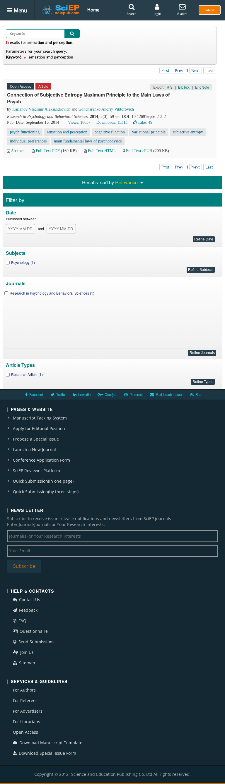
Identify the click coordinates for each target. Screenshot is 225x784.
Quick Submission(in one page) (43, 481)
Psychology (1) (23, 262)
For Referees (25, 700)
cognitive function (110, 132)
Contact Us (29, 599)
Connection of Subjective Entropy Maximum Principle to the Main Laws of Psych (88, 98)
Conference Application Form (41, 460)
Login (157, 13)
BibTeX (184, 87)
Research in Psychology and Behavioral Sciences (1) (52, 292)
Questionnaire (33, 631)
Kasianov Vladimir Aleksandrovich (41, 109)
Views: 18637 (79, 122)
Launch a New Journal (34, 449)
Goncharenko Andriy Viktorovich (106, 109)
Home (93, 10)
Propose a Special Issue (36, 439)
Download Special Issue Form (47, 753)
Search (132, 13)
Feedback (28, 610)
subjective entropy (188, 132)
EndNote (202, 87)
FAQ (21, 620)
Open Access (25, 732)
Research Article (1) (27, 374)
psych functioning (25, 132)
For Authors (24, 690)
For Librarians (26, 721)
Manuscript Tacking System (40, 418)
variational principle (149, 132)
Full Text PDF (48, 151)
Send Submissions (35, 641)
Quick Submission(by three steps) (46, 491)
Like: (145, 122)
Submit (209, 10)
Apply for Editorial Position (39, 428)
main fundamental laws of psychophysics (88, 141)
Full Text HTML (102, 151)
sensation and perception (67, 132)
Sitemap (26, 663)
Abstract (18, 151)
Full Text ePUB (139, 151)
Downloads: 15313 (111, 122)
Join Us (26, 652)
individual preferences (28, 141)
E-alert (182, 13)
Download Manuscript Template (50, 742)
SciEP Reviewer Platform (36, 470)
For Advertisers (27, 711)
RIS (170, 87)
